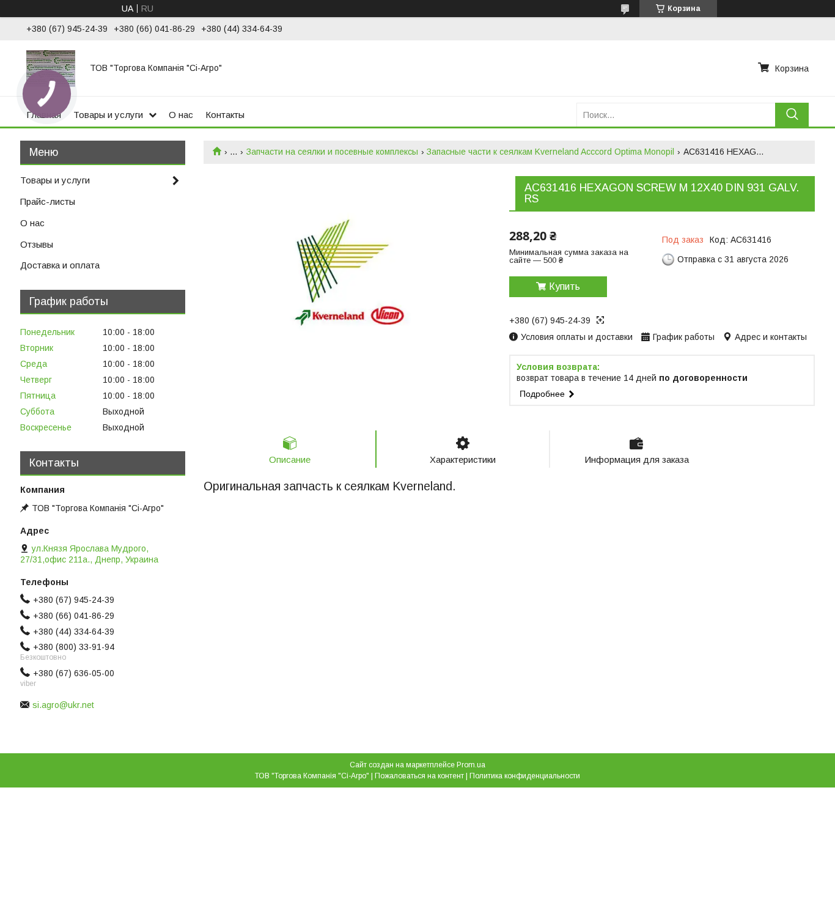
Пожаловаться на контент (419, 776)
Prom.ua (471, 765)
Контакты (225, 114)
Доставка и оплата (60, 265)
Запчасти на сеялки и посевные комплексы (332, 152)
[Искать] (792, 115)
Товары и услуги (108, 114)
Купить (564, 286)
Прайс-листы (47, 201)
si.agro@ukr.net (63, 705)
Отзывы (36, 244)
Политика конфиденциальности (524, 776)
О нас (181, 114)
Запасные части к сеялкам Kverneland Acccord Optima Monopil (550, 152)
